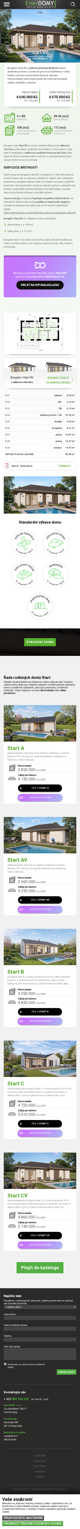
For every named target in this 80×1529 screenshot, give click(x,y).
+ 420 (16, 1399)
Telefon (7, 1336)
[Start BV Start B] (40, 495)
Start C (15, 1084)
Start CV (17, 1196)
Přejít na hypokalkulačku (40, 285)
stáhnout (64, 466)
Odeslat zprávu (66, 1372)
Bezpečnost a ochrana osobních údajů (40, 1489)
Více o (40, 788)
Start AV (17, 860)
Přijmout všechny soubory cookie (32, 1523)
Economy (40, 1456)
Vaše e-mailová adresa (15, 1325)
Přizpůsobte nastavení (23, 1518)
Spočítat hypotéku (41, 797)
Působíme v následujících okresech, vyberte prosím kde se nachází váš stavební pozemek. (38, 1302)
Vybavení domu (40, 642)
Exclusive (40, 1466)
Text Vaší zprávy (12, 1346)
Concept (40, 1472)
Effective (40, 1461)
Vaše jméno (10, 1314)
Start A (15, 748)
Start (41, 12)
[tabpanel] (40, 36)
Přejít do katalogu (40, 1267)
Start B (15, 972)
